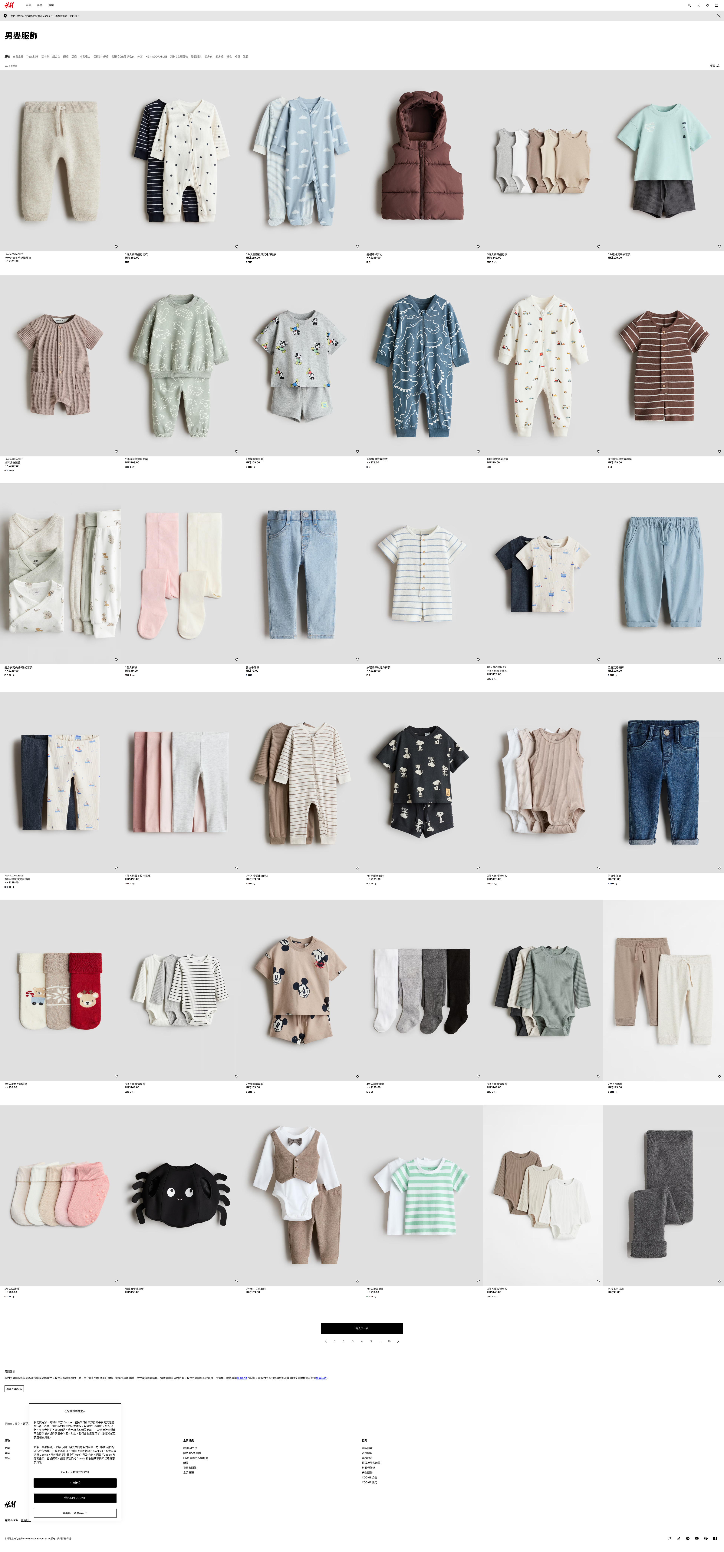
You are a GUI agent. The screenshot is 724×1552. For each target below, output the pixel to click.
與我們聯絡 (368, 1467)
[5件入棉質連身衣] (543, 160)
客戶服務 (367, 1448)
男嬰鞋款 (321, 1378)
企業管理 (188, 1472)
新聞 (186, 1462)
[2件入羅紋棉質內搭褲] (60, 782)
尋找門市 (367, 1458)
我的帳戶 (367, 1453)
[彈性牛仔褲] (301, 573)
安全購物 (367, 1472)
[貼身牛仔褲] (663, 782)
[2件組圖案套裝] (301, 365)
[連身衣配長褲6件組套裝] (60, 573)
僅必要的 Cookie (75, 1498)
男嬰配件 (242, 1378)
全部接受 (75, 1482)
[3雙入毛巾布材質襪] (60, 990)
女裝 (28, 5)
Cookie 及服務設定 (75, 1513)
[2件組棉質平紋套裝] (663, 160)
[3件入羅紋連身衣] (181, 990)
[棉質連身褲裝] (60, 365)
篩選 (712, 66)
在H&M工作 (190, 1448)
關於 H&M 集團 (192, 1453)
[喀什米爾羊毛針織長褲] (60, 160)
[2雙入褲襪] (181, 573)
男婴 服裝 (28, 1423)
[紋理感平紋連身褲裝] (663, 365)
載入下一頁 (362, 1328)
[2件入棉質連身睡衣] (181, 160)
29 (389, 1341)
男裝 (39, 5)
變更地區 (26, 1520)
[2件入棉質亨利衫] (543, 573)
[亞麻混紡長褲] (663, 573)
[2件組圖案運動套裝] (181, 365)
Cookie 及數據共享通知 (75, 1472)
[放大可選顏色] (127, 262)
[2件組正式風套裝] (301, 1195)
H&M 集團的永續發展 (195, 1458)
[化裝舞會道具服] (181, 1195)
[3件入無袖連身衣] (543, 782)
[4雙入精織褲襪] (422, 990)
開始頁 (8, 1423)
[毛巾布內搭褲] (663, 1195)
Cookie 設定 (369, 1482)
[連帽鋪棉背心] (422, 160)
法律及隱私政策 (371, 1462)
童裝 (51, 5)
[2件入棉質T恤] (422, 1195)
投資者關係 (189, 1467)
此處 (57, 15)
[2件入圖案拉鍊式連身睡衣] (301, 160)
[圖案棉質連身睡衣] (422, 365)
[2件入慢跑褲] (663, 990)
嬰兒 (17, 1423)
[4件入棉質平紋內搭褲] (181, 782)
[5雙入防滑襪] (60, 1195)
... (380, 1341)
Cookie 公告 (369, 1477)
